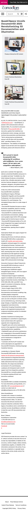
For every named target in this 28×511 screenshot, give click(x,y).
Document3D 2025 (14, 129)
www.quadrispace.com (16, 386)
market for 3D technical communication (12, 355)
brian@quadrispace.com (8, 421)
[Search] (18, 14)
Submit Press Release (8, 505)
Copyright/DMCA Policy (9, 508)
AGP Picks (4, 2)
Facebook (4, 426)
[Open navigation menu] (2, 13)
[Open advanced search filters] (21, 14)
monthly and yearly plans (15, 241)
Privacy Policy (22, 508)
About (7, 502)
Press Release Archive (16, 502)
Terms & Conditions (20, 505)
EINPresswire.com (7, 122)
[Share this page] (26, 13)
